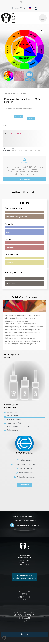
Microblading (10, 283)
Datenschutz (24, 621)
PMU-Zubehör (37, 150)
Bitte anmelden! (15, 134)
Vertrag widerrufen (24, 615)
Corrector (9, 263)
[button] (42, 31)
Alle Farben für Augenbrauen (16, 216)
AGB (24, 600)
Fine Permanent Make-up (16, 150)
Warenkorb (24, 591)
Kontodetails (24, 597)
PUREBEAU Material (28, 150)
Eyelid (8, 232)
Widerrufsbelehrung (24, 612)
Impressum (24, 618)
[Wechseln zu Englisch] (30, 8)
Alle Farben (10, 247)
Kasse (24, 594)
